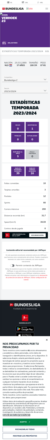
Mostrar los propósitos (25, 436)
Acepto (23, 422)
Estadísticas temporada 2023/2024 (22, 51)
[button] (46, 8)
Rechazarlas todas (25, 429)
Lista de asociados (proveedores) (16, 415)
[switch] (12, 265)
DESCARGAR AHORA (37, 235)
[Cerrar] (47, 340)
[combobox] (25, 80)
